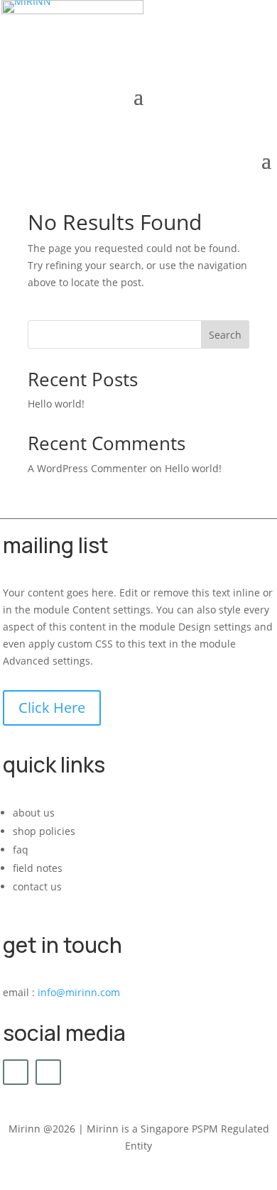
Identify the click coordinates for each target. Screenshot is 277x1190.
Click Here (51, 707)
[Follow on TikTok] (48, 1072)
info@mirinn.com (79, 992)
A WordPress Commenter (87, 468)
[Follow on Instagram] (15, 1072)
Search (225, 335)
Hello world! (56, 403)
